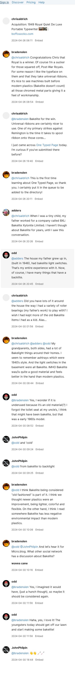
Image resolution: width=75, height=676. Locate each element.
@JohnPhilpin (29, 546)
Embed (39, 40)
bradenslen (19, 52)
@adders (17, 258)
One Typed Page (47, 145)
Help (42, 2)
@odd (47, 343)
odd (14, 253)
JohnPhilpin (19, 437)
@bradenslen (20, 119)
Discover (18, 2)
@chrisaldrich (20, 57)
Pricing (31, 2)
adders (16, 210)
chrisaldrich (20, 19)
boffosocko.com (22, 34)
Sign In (4, 2)
